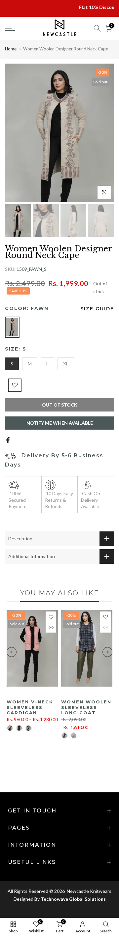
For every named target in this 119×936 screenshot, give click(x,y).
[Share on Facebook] (8, 440)
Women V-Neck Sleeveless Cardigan (30, 707)
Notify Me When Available (59, 423)
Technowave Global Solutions (73, 899)
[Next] (107, 652)
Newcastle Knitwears (88, 891)
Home (11, 48)
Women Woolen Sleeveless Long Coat (86, 707)
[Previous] (12, 652)
